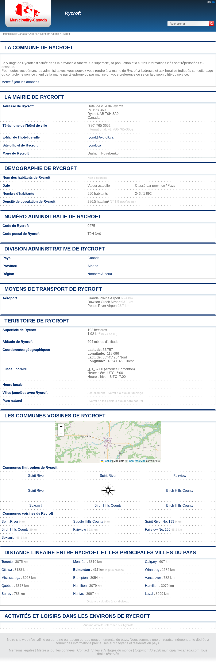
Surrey (6, 593)
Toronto (7, 561)
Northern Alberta (49, 33)
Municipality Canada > (16, 33)
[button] (61, 427)
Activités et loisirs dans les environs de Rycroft (77, 616)
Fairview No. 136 (157, 529)
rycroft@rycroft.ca (100, 137)
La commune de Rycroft (38, 47)
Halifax (78, 593)
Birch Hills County (179, 490)
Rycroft (73, 13)
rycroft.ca (94, 145)
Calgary (151, 561)
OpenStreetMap (136, 460)
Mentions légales (21, 650)
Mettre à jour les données (20, 82)
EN (209, 2)
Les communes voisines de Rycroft (54, 415)
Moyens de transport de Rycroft (53, 289)
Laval (149, 593)
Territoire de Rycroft (36, 321)
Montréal (79, 561)
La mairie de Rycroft (34, 97)
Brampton (80, 577)
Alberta (33, 33)
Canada (94, 258)
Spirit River (36, 475)
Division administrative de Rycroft (54, 249)
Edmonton (81, 569)
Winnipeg (152, 569)
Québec (7, 585)
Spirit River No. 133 (159, 521)
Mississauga (10, 577)
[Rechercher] (211, 23)
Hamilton (80, 585)
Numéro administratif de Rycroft (52, 216)
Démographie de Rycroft (40, 168)
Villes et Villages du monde (111, 650)
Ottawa (6, 569)
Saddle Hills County (88, 521)
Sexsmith (36, 505)
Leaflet (107, 460)
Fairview (179, 475)
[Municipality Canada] (28, 22)
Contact (83, 650)
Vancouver (153, 577)
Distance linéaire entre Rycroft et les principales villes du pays (100, 552)
